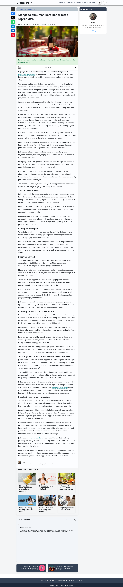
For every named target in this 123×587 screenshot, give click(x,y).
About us (43, 580)
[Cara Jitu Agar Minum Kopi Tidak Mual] (66, 500)
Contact (51, 580)
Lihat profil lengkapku (93, 31)
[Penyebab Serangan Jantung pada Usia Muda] (27, 500)
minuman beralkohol (60, 387)
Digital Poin (24, 3)
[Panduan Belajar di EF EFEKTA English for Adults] (47, 500)
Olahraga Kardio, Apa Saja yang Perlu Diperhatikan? (46, 487)
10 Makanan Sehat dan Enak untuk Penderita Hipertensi (66, 487)
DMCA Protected (68, 585)
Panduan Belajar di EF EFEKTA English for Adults (47, 509)
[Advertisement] (86, 62)
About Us (62, 3)
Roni (93, 23)
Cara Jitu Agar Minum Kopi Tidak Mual (66, 508)
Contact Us (71, 3)
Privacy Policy (81, 3)
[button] (71, 520)
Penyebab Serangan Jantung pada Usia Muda (26, 509)
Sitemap (79, 580)
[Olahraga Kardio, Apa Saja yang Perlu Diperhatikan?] (47, 479)
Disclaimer (91, 3)
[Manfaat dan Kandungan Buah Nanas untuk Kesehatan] (27, 479)
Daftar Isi (47, 67)
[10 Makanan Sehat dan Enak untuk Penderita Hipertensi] (66, 479)
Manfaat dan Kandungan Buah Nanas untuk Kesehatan (25, 488)
